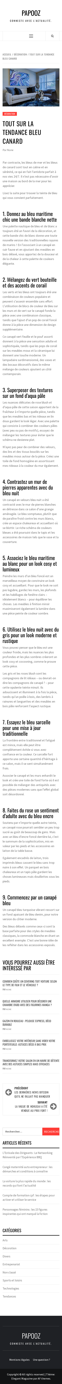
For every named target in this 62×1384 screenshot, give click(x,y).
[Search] (52, 36)
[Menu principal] (31, 36)
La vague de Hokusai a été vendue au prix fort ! (31, 1106)
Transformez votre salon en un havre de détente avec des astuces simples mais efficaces (31, 1062)
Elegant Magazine (22, 1378)
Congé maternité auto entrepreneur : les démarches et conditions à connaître (28, 1169)
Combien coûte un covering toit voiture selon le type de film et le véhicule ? (30, 983)
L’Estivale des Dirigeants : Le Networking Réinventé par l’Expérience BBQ (28, 1155)
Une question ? (41, 1359)
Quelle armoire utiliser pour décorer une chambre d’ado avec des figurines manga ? (27, 1003)
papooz (31, 13)
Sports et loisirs (12, 1280)
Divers (6, 1256)
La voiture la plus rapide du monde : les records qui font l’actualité (27, 1183)
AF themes (44, 1378)
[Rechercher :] (22, 1131)
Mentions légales (19, 1359)
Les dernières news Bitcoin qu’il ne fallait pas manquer (32, 1092)
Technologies (11, 1288)
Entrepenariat (11, 1264)
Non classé (9, 1272)
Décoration (9, 113)
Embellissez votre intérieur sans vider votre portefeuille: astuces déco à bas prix (29, 1042)
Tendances (9, 1296)
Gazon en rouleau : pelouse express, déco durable (27, 1023)
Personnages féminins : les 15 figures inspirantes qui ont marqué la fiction (25, 1212)
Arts (5, 1240)
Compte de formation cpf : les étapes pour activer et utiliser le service (29, 1197)
